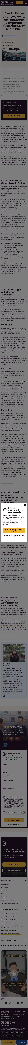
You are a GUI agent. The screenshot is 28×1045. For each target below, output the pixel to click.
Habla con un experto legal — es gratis (14, 530)
